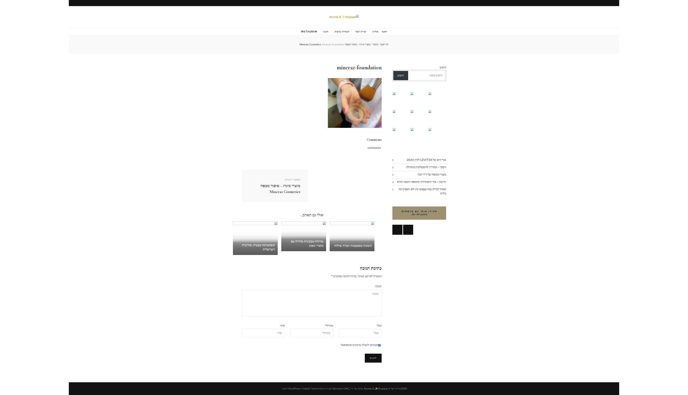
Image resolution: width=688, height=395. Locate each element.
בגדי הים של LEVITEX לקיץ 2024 (426, 160)
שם (379, 326)
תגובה (378, 286)
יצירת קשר (360, 31)
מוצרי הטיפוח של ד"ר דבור (431, 175)
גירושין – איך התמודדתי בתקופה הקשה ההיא (421, 182)
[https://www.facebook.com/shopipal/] (397, 230)
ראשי (384, 31)
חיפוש (443, 67)
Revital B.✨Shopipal (376, 388)
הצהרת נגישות (342, 31)
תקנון (326, 31)
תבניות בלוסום (325, 388)
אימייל (329, 326)
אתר (282, 326)
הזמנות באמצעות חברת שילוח (353, 246)
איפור (375, 44)
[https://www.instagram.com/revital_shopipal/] (408, 230)
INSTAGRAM (309, 31)
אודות (375, 31)
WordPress (294, 388)
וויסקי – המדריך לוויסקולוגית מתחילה (426, 167)
